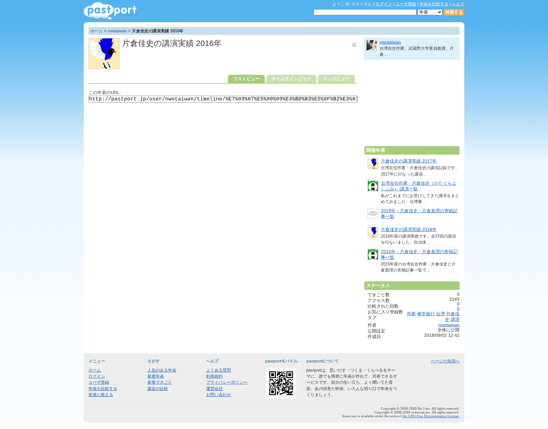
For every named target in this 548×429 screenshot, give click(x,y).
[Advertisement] (412, 105)
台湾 (440, 313)
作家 (411, 313)
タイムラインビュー (291, 78)
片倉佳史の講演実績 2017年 (409, 161)
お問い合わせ (218, 394)
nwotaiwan (117, 31)
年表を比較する (434, 4)
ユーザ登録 (405, 4)
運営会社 (214, 388)
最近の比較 (157, 388)
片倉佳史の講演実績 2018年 (409, 229)
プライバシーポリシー (226, 382)
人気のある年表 (161, 370)
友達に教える (100, 394)
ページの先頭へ (445, 361)
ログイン (383, 4)
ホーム (96, 31)
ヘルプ (458, 4)
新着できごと (159, 382)
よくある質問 (218, 370)
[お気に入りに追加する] (354, 44)
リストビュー (246, 78)
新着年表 (155, 376)
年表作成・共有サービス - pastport (110, 11)
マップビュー (336, 78)
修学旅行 (426, 313)
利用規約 (214, 376)
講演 (455, 319)
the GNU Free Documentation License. (431, 416)
